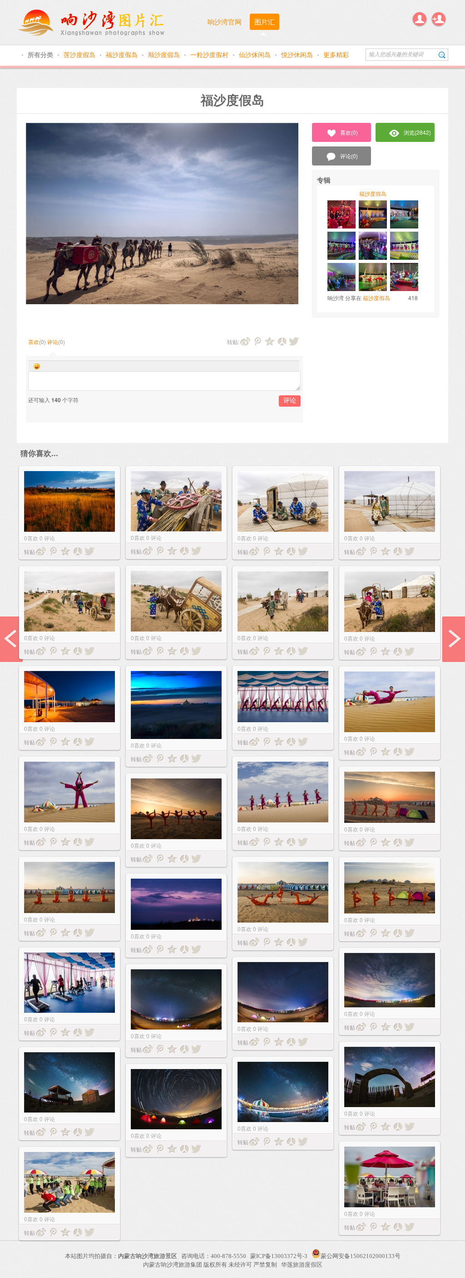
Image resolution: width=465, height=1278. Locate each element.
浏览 (417, 132)
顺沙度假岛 (165, 54)
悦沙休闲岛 (298, 54)
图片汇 (264, 21)
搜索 (442, 54)
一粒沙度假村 (210, 54)
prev (11, 639)
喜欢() (349, 132)
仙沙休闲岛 (255, 54)
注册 (438, 19)
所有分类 (41, 54)
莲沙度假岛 (80, 54)
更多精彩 (336, 54)
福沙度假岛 (122, 54)
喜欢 (33, 341)
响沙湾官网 (225, 21)
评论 (52, 341)
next (453, 639)
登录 (419, 19)
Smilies (36, 366)
